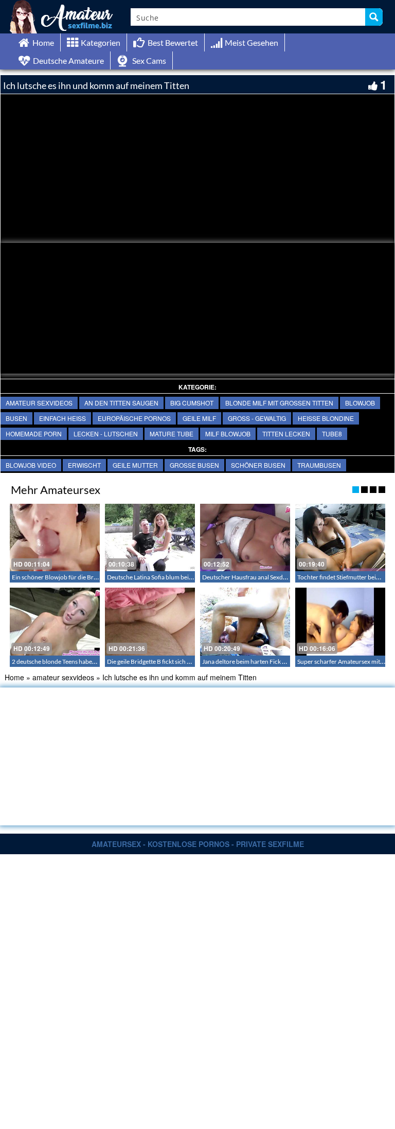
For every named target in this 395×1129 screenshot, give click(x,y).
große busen (194, 465)
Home (14, 677)
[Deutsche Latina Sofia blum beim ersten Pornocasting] (150, 537)
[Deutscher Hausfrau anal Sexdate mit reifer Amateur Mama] (245, 537)
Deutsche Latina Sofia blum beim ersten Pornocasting (178, 577)
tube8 (332, 433)
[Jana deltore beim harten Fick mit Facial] (245, 621)
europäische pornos (134, 418)
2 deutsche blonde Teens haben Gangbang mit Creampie (86, 661)
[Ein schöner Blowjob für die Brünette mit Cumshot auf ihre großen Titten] (55, 537)
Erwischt (84, 465)
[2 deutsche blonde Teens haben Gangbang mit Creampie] (55, 621)
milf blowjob (227, 433)
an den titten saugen (121, 402)
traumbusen (319, 465)
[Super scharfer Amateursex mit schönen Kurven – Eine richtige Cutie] (340, 621)
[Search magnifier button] (374, 17)
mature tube (171, 433)
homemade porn (34, 433)
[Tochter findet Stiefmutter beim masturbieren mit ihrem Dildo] (340, 537)
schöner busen (258, 465)
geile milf (199, 418)
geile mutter (135, 465)
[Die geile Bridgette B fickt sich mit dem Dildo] (150, 621)
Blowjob (360, 402)
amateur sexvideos (39, 402)
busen (16, 418)
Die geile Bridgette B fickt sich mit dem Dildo (165, 661)
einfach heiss (62, 418)
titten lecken (286, 433)
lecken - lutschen (106, 433)
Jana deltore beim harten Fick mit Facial (255, 661)
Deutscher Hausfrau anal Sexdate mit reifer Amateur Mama (281, 577)
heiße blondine (326, 418)
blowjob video (31, 465)
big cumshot (191, 402)
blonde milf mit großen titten (279, 402)
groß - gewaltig (257, 418)
